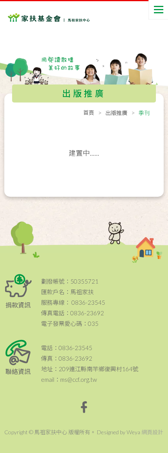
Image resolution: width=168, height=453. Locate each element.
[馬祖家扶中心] (39, 16)
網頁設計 (152, 432)
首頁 (88, 112)
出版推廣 (116, 113)
